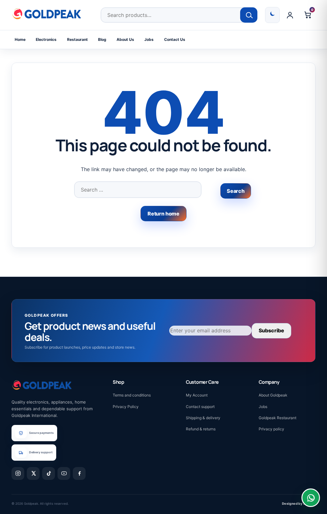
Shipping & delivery (203, 417)
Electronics (46, 39)
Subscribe (272, 330)
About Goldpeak (273, 395)
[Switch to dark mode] (272, 15)
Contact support (200, 406)
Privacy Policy (126, 406)
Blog (102, 39)
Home (20, 39)
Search (248, 15)
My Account (197, 395)
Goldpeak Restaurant (277, 417)
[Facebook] (79, 473)
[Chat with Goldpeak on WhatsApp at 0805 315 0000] (310, 497)
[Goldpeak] (46, 13)
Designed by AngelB (299, 503)
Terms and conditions (132, 395)
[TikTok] (48, 473)
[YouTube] (63, 473)
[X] (33, 473)
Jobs (149, 39)
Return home (163, 213)
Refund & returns (201, 429)
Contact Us (174, 39)
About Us (125, 39)
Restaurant (77, 39)
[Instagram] (17, 473)
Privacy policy (271, 429)
